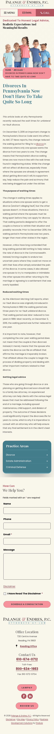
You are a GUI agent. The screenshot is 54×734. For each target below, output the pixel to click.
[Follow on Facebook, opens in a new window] (23, 696)
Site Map (21, 719)
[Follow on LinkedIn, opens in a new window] (30, 696)
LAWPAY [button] (27, 687)
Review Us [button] (27, 705)
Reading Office (28, 646)
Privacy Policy (32, 719)
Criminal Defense (16, 467)
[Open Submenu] (47, 455)
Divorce (10, 454)
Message (9, 549)
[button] (9, 12)
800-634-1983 (27, 669)
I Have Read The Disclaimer (25, 593)
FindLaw (39, 723)
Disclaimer (9, 586)
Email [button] (28, 12)
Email (7, 534)
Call (46, 13)
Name (7, 503)
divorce (40, 143)
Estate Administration (18, 461)
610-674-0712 (27, 659)
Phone (7, 519)
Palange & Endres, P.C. (21, 715)
